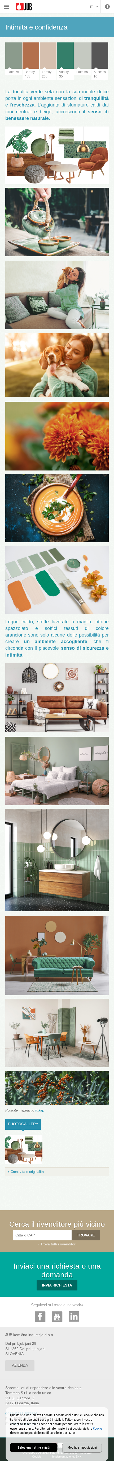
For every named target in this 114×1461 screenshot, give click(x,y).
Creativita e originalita (27, 1172)
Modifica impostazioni (82, 1447)
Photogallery (24, 1124)
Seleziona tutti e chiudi (33, 1447)
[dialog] (57, 1434)
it (91, 6)
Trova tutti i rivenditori (58, 1244)
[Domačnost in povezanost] (23, 1149)
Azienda (20, 1365)
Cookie (97, 1428)
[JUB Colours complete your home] (23, 6)
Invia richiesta (57, 1285)
